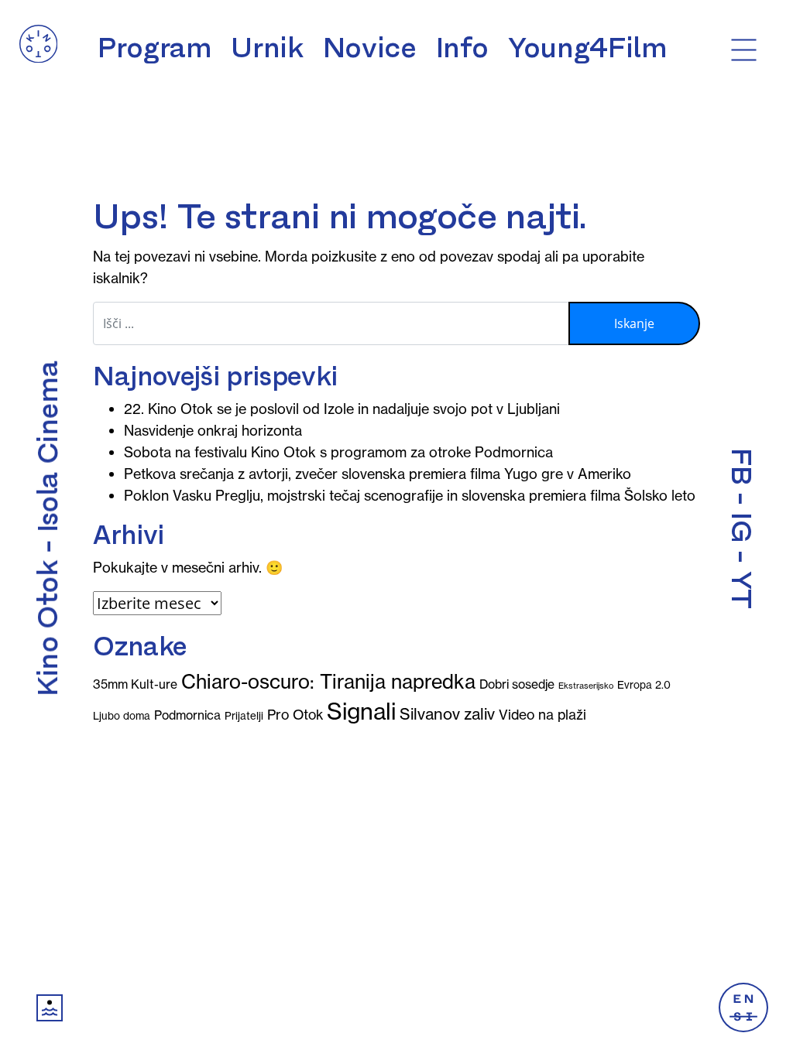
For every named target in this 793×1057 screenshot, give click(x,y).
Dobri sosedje (516, 684)
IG (741, 527)
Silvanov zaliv (447, 713)
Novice (370, 48)
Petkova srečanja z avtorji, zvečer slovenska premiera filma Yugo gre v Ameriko (377, 474)
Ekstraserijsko (585, 685)
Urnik (267, 48)
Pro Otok (295, 714)
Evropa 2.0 (644, 685)
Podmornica (187, 715)
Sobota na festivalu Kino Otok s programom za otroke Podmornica (338, 452)
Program (154, 48)
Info (462, 48)
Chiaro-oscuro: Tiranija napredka (328, 681)
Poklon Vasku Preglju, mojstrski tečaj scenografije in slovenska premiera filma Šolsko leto (409, 496)
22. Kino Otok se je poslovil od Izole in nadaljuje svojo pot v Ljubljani (342, 409)
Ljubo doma (121, 716)
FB (741, 466)
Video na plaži (542, 714)
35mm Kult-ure (135, 684)
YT (741, 590)
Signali (361, 711)
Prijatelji (244, 716)
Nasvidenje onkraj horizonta (213, 431)
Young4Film (587, 48)
